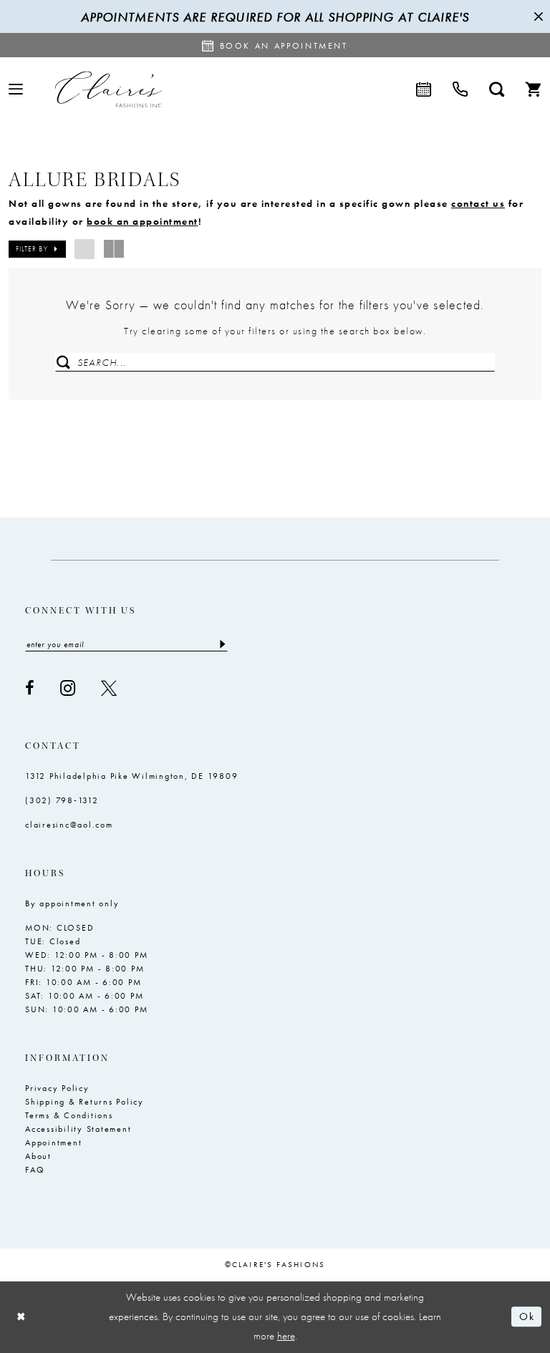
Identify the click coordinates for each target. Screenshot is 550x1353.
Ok (526, 1317)
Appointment (53, 1142)
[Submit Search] (63, 362)
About (38, 1156)
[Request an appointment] (423, 89)
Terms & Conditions (69, 1115)
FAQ (34, 1169)
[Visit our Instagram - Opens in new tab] (67, 688)
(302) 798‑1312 (62, 800)
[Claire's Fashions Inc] (108, 89)
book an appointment (142, 221)
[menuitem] (16, 89)
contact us (478, 203)
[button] (16, 89)
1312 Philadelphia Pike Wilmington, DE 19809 (131, 776)
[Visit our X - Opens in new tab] (109, 688)
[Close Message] (537, 16)
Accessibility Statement (78, 1129)
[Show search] (496, 89)
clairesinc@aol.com (69, 824)
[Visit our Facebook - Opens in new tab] (29, 688)
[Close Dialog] (21, 1316)
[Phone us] (460, 89)
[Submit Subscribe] (222, 644)
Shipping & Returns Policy (84, 1101)
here (286, 1336)
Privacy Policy (57, 1088)
